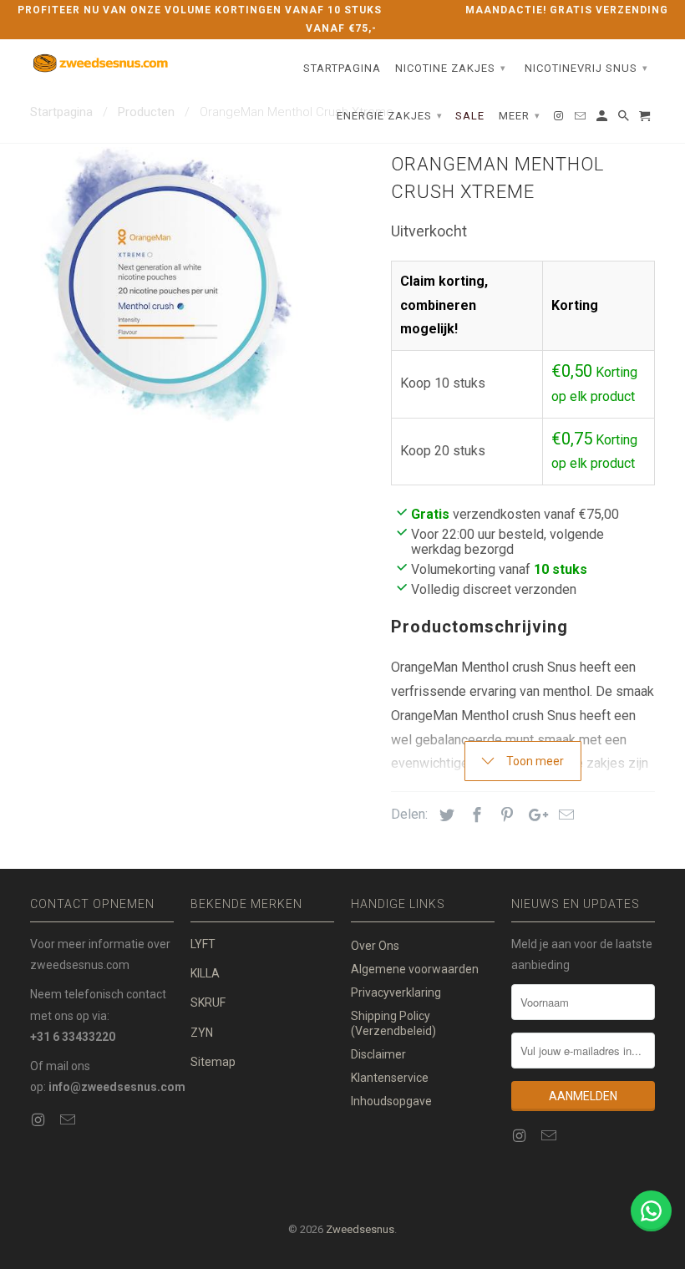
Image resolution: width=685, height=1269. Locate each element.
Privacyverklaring (396, 992)
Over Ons (375, 945)
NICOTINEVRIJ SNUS (586, 68)
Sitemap (213, 1061)
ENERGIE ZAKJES (390, 115)
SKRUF (208, 1002)
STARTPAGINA (342, 68)
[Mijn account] (603, 119)
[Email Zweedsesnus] (69, 1120)
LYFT (203, 944)
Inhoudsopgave (391, 1101)
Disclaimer (378, 1054)
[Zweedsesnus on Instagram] (39, 1120)
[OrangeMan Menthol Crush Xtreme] (168, 285)
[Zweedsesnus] (102, 64)
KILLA (205, 973)
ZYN (201, 1032)
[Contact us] (651, 1210)
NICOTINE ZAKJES (450, 68)
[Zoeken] (625, 119)
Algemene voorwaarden (415, 969)
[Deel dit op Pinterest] (504, 815)
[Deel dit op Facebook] (474, 815)
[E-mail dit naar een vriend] (564, 815)
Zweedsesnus (360, 1229)
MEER (519, 115)
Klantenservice (390, 1077)
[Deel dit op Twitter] (444, 815)
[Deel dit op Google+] (533, 815)
